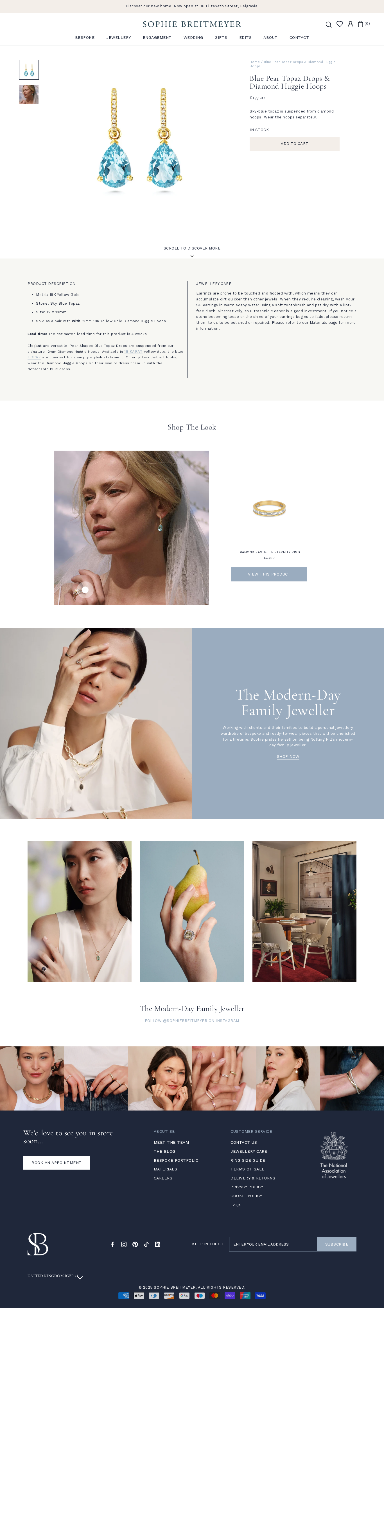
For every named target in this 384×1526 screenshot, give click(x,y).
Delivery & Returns (253, 1178)
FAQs (236, 1205)
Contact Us (244, 1142)
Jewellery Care (249, 1151)
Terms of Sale (248, 1169)
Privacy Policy (247, 1187)
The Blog (164, 1151)
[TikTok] (146, 1244)
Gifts (221, 37)
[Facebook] (113, 1244)
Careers (163, 1178)
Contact (299, 37)
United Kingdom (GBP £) (53, 1275)
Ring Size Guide (248, 1160)
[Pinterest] (135, 1244)
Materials (165, 1169)
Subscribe (337, 1244)
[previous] (17, 521)
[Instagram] (124, 1244)
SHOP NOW (288, 756)
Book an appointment (56, 1162)
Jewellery (118, 37)
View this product (269, 574)
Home (255, 62)
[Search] (328, 24)
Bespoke (85, 37)
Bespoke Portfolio (176, 1160)
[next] (366, 521)
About (270, 37)
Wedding (193, 37)
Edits (245, 37)
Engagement (157, 37)
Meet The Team (171, 1142)
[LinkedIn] (158, 1244)
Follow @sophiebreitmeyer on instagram (192, 1021)
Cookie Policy (246, 1196)
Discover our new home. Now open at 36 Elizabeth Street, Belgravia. (192, 6)
